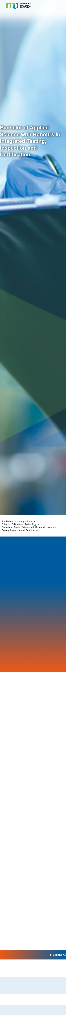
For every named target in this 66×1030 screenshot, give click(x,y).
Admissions (7, 521)
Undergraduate (24, 521)
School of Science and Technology (19, 524)
